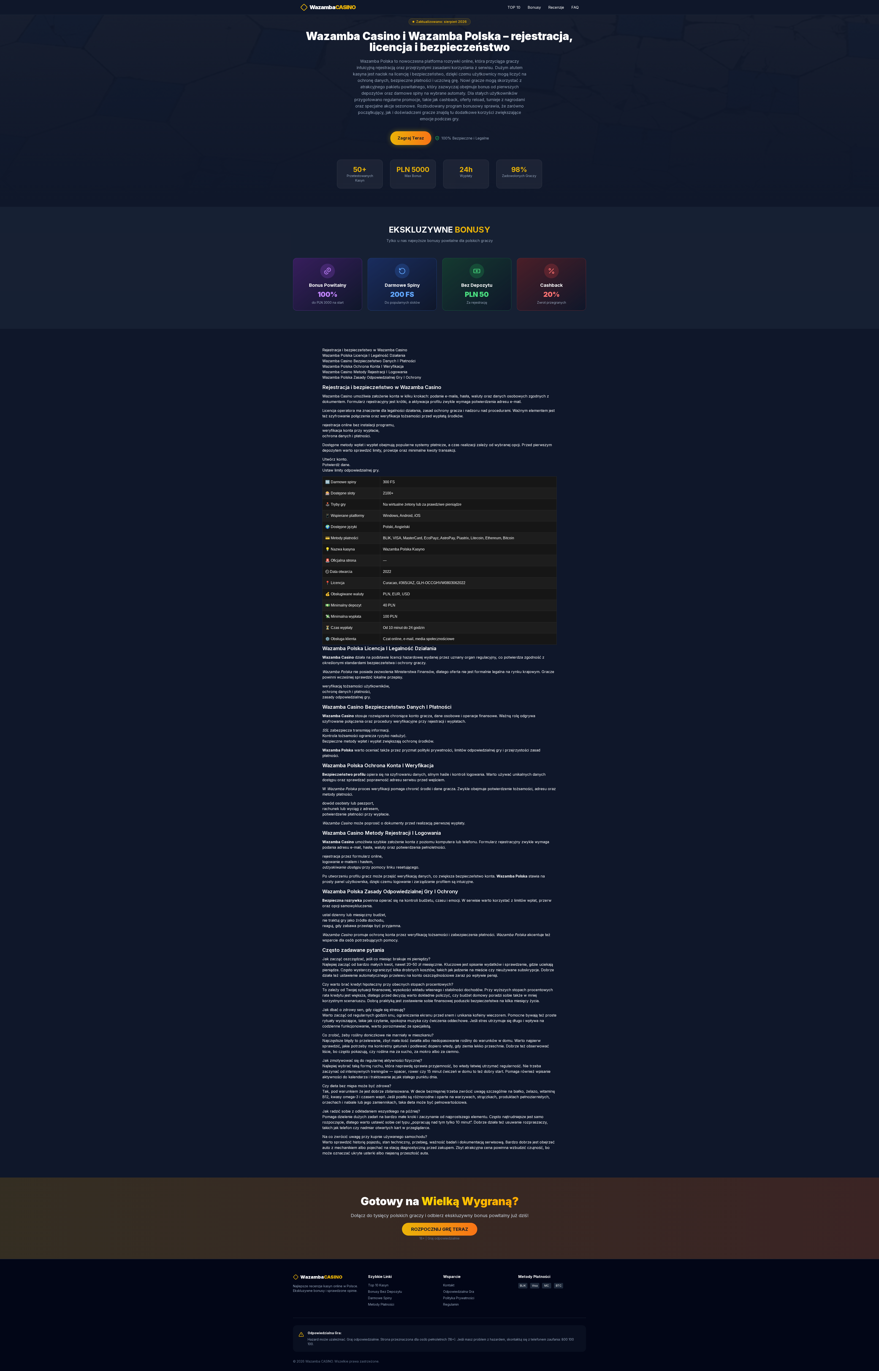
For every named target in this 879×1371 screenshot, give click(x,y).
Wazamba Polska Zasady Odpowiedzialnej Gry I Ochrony (371, 377)
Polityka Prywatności (458, 1298)
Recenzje (556, 7)
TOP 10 (513, 7)
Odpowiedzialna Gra (458, 1291)
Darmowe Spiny (380, 1298)
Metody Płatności (381, 1304)
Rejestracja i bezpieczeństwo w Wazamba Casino (364, 350)
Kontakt (448, 1285)
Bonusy (534, 7)
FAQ (575, 7)
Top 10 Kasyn (378, 1285)
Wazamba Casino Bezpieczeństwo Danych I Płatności (368, 361)
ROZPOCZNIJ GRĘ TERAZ (439, 1229)
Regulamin (451, 1304)
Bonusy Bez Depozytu (385, 1291)
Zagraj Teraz (411, 138)
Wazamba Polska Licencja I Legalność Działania (363, 355)
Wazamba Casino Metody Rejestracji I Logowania (364, 372)
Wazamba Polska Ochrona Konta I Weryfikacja (363, 366)
